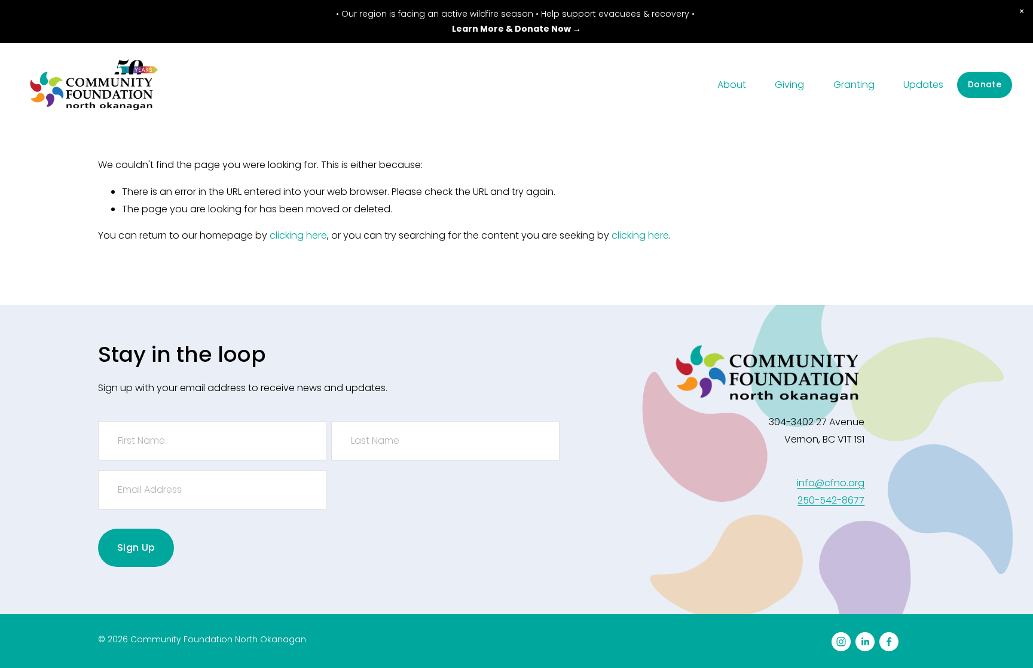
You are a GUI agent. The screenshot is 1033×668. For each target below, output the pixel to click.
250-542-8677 (830, 500)
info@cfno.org (830, 483)
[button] (1021, 11)
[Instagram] (841, 641)
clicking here (298, 235)
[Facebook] (888, 641)
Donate (984, 84)
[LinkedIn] (865, 641)
